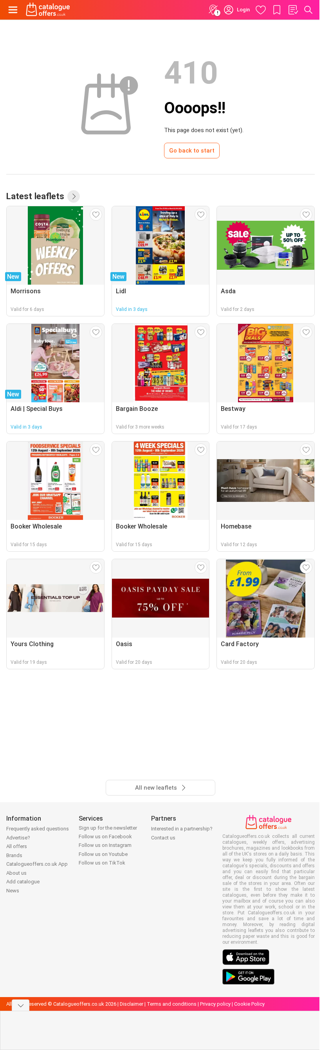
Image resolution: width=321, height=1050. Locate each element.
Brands (14, 855)
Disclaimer (131, 1004)
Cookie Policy (249, 1004)
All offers (16, 846)
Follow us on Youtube (103, 854)
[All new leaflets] (73, 196)
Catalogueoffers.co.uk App (37, 864)
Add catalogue (23, 882)
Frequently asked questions (37, 829)
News (12, 891)
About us (16, 873)
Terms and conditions (172, 1004)
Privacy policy (215, 1004)
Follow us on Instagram (105, 845)
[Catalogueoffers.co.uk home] (48, 9)
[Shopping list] (293, 10)
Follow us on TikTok (102, 863)
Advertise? (18, 838)
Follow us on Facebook (105, 836)
